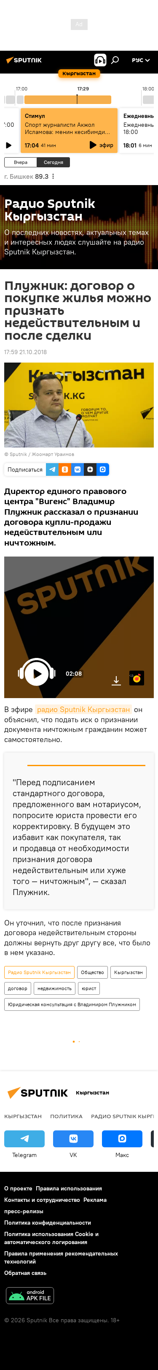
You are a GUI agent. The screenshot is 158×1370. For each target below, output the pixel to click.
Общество (92, 972)
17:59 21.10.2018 (25, 352)
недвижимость (54, 988)
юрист (89, 988)
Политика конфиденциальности (47, 1222)
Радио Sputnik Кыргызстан (39, 972)
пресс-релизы (23, 1211)
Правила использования (69, 1188)
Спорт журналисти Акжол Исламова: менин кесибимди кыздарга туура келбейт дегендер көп (65, 135)
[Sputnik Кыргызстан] (25, 63)
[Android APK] (30, 1296)
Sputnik (18, 454)
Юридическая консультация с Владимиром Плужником (72, 1004)
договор (17, 988)
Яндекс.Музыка (131, 675)
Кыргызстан (128, 972)
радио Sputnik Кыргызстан (83, 709)
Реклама (95, 1200)
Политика (66, 1116)
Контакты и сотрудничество (42, 1200)
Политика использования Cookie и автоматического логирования (51, 1238)
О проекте (18, 1188)
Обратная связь (25, 1273)
